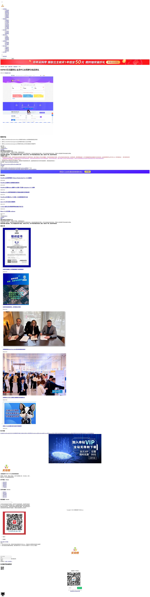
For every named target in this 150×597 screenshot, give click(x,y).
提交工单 (5, 496)
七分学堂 (88, 433)
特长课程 (7, 21)
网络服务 (7, 33)
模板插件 (7, 37)
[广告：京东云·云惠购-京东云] (75, 65)
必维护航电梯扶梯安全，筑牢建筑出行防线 (12, 306)
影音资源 (7, 25)
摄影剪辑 (7, 12)
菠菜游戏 (7, 39)
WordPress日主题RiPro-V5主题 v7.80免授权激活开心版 (14, 197)
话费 (74, 433)
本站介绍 (5, 482)
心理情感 (7, 10)
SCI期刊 (25, 433)
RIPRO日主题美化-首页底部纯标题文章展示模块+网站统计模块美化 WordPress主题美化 (18, 169)
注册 (6, 561)
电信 (84, 433)
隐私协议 (5, 485)
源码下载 (5, 34)
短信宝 (9, 433)
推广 (10, 72)
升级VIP (5, 148)
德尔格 (78, 433)
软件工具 (5, 45)
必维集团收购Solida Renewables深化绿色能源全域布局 (14, 349)
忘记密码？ (10, 561)
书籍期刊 (7, 20)
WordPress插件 (41, 433)
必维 (80, 433)
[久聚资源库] (2, 6)
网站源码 (7, 38)
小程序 (6, 36)
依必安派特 (64, 433)
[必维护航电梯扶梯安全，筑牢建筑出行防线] (16, 304)
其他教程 (7, 17)
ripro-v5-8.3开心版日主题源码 (7, 201)
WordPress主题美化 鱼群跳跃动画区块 (9, 182)
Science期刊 (46, 433)
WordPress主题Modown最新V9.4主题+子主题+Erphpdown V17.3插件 (17, 187)
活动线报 (7, 42)
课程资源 (5, 493)
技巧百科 (5, 29)
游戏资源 (7, 26)
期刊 (76, 433)
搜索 (13, 58)
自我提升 (7, 16)
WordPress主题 (9, 164)
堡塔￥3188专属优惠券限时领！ (74, 172)
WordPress (5, 164)
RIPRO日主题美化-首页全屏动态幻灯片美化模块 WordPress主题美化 (14, 168)
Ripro (1, 164)
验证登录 (79, 587)
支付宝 (12, 433)
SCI (27, 433)
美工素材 (7, 27)
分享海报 (2, 165)
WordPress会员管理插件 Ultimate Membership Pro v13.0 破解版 (16, 178)
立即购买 (2, 149)
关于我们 (5, 52)
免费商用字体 (16, 433)
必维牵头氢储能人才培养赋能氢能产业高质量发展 (13, 269)
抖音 (53, 433)
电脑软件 (7, 48)
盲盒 (32, 433)
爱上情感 (21, 433)
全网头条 (5, 41)
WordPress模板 (15, 164)
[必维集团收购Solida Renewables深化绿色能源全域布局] (34, 347)
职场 (93, 433)
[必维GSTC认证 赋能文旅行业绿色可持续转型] (19, 423)
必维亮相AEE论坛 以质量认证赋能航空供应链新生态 (14, 397)
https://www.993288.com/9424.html (12, 162)
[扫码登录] (2, 568)
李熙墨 (29, 433)
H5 (85, 433)
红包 (58, 433)
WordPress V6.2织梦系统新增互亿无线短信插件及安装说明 (14, 192)
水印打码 (7, 49)
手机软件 (7, 47)
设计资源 (7, 28)
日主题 (19, 164)
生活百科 (7, 32)
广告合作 (5, 487)
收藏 (1, 218)
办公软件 (7, 31)
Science (50, 433)
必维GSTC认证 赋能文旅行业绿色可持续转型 (12, 426)
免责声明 (5, 484)
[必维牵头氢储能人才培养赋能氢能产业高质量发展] (17, 266)
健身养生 (7, 11)
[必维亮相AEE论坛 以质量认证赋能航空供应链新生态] (34, 395)
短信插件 (2, 433)
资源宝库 (5, 18)
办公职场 (7, 22)
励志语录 (7, 43)
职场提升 (7, 15)
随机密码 (7, 50)
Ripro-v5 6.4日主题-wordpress (7, 211)
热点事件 (7, 44)
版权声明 (5, 483)
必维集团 (60, 433)
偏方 (82, 433)
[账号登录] (2, 594)
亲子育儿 (7, 23)
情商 (91, 433)
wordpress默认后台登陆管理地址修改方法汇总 (11, 206)
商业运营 (7, 13)
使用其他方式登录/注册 (75, 591)
